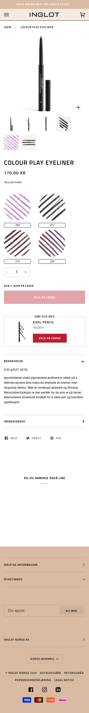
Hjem (7, 27)
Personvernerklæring (33, 680)
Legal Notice (64, 680)
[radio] (17, 207)
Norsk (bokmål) (42, 659)
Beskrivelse (13, 361)
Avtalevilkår (50, 673)
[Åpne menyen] (11, 14)
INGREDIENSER (14, 421)
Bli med (71, 611)
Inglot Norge (18, 673)
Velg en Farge (13, 182)
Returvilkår (74, 673)
